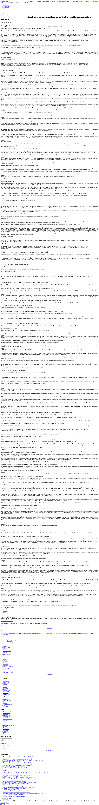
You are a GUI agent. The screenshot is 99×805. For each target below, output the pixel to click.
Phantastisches (6, 646)
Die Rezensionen (7, 6)
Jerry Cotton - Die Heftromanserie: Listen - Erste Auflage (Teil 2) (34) (18, 756)
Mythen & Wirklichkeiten (8, 656)
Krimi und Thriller (7, 700)
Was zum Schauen (7, 714)
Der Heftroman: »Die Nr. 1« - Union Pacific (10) (13, 766)
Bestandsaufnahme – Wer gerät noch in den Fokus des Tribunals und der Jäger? (20, 782)
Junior (4, 689)
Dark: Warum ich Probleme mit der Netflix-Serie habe (14, 781)
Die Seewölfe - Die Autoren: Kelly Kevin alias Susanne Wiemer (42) (18, 759)
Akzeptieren (2, 803)
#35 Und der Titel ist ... (8, 784)
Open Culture (9, 643)
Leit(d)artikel (6, 636)
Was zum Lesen (6, 713)
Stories (4, 660)
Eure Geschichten (7, 720)
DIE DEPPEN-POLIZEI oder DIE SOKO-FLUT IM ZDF (15, 773)
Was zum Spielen (7, 716)
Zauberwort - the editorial (8, 725)
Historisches (5, 648)
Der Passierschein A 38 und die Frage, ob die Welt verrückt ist (16, 775)
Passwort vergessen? (7, 745)
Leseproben (5, 665)
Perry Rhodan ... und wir (11, 640)
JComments (49, 628)
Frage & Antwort (7, 654)
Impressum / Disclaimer (8, 672)
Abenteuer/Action (7, 651)
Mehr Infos (2, 804)
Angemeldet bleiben (5, 742)
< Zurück (5, 611)
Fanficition (5, 664)
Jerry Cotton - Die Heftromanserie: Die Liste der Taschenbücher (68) (17, 765)
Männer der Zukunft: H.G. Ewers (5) (11, 761)
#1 (1, 617)
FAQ (4, 671)
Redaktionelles (6, 668)
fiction (4, 733)
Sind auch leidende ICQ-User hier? (10, 776)
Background (5, 688)
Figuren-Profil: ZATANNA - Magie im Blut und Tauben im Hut (16, 792)
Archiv (4, 669)
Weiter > (5, 612)
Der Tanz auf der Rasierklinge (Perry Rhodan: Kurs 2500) (15, 783)
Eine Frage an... (9, 641)
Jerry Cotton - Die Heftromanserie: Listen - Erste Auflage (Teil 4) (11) (18, 758)
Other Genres (6, 729)
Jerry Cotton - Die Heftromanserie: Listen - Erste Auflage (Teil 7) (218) (18, 762)
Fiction (4, 659)
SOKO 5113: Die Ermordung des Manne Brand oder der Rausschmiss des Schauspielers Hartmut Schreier (25, 772)
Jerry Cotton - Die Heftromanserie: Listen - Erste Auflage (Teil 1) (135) (18, 764)
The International (7, 10)
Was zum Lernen (6, 717)
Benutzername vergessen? (8, 746)
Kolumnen (5, 637)
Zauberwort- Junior (7, 711)
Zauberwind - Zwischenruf (11, 642)
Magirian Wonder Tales (8, 666)
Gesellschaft (5, 693)
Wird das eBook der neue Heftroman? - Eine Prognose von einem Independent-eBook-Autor (23, 793)
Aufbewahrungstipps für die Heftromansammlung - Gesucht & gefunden (18, 787)
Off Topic (5, 652)
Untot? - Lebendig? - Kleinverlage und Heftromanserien (15, 788)
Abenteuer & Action (7, 704)
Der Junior (5, 8)
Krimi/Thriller (6, 682)
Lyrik (4, 662)
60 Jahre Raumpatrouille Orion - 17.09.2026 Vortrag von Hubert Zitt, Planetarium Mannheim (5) (23, 760)
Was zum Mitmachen (7, 719)
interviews (5, 731)
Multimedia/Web (6, 691)
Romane (5, 661)
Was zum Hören (6, 715)
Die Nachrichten (6, 7)
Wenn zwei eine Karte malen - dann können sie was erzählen (16, 790)
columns (5, 726)
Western (5, 649)
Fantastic (5, 727)
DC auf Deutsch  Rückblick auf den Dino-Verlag (13, 794)
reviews (5, 732)
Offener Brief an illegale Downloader (11, 789)
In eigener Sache (6, 694)
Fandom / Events (6, 690)
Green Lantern (9, 639)
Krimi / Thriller (6, 647)
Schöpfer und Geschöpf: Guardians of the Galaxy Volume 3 (16, 778)
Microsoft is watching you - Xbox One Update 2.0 (14, 796)
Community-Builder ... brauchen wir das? (12, 780)
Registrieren (5, 748)
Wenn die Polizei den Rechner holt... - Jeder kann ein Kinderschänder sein (19, 777)
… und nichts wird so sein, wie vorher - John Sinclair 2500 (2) (16, 767)
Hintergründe (6, 655)
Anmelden (3, 743)
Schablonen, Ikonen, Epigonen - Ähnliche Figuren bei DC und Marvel (18, 786)
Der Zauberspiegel (7, 5)
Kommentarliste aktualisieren (7, 621)
